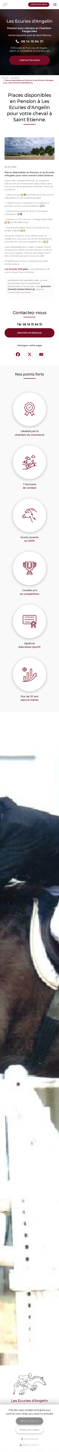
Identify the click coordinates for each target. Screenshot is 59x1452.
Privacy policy (30, 1445)
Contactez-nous (38, 4)
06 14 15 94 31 (32, 41)
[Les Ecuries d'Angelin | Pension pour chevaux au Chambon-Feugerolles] (5, 5)
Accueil (5, 78)
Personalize (31, 1439)
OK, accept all (30, 1421)
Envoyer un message (29, 333)
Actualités (15, 78)
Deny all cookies (30, 1429)
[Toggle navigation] (55, 4)
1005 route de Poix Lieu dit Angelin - (29, 49)
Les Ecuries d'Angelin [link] (16, 269)
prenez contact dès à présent (26, 291)
